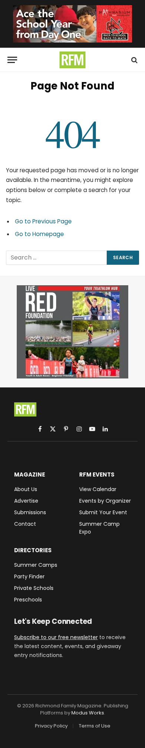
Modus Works (87, 712)
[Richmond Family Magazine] (72, 60)
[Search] (134, 59)
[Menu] (12, 59)
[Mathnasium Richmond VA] (72, 24)
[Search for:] (56, 258)
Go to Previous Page (43, 221)
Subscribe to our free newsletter (56, 637)
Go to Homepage (39, 234)
